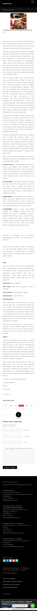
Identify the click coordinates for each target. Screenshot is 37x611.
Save (22, 405)
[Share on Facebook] (5, 405)
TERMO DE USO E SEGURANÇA (11, 584)
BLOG (4, 32)
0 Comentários (7, 394)
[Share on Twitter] (10, 405)
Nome (27, 430)
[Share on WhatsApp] (15, 405)
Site (26, 442)
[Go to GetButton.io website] (33, 609)
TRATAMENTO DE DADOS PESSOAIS (13, 581)
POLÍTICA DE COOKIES (9, 578)
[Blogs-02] (18, 21)
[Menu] (31, 2)
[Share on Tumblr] (31, 405)
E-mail (27, 436)
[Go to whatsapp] (32, 605)
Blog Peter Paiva (8, 10)
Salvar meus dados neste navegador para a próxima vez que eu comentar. (19, 449)
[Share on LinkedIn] (26, 405)
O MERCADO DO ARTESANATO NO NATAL (17, 30)
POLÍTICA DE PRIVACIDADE (10, 587)
